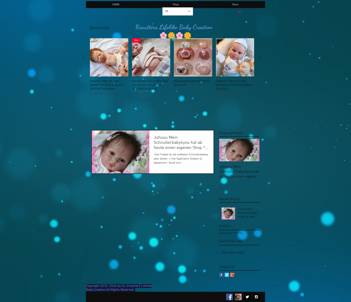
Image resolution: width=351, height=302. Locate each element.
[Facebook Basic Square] (221, 275)
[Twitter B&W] (247, 297)
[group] (172, 67)
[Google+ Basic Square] (232, 275)
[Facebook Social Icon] (229, 297)
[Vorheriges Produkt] (84, 57)
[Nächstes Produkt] (259, 57)
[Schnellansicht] (109, 57)
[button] (239, 12)
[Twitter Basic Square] (227, 275)
